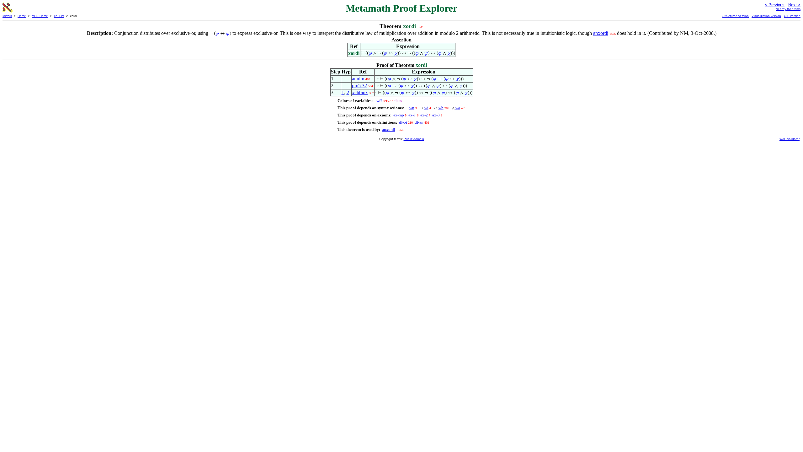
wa (457, 107)
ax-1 (412, 115)
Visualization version (766, 16)
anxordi (600, 33)
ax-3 (436, 115)
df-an (419, 122)
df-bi (403, 122)
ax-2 (424, 115)
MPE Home (40, 16)
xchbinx (360, 92)
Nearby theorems (788, 9)
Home (22, 16)
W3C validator (789, 139)
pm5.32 (359, 85)
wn (411, 107)
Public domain (414, 139)
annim (358, 78)
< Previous (774, 5)
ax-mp (398, 115)
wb (441, 107)
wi (426, 107)
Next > (794, 5)
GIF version (792, 16)
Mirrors (7, 16)
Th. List (59, 16)
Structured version (735, 16)
